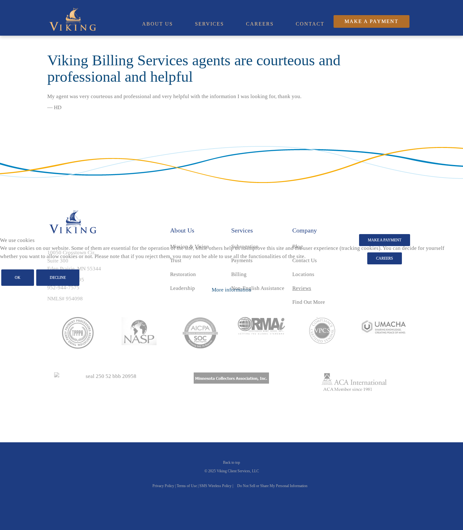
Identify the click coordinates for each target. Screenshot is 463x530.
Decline (58, 277)
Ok (17, 277)
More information (231, 290)
